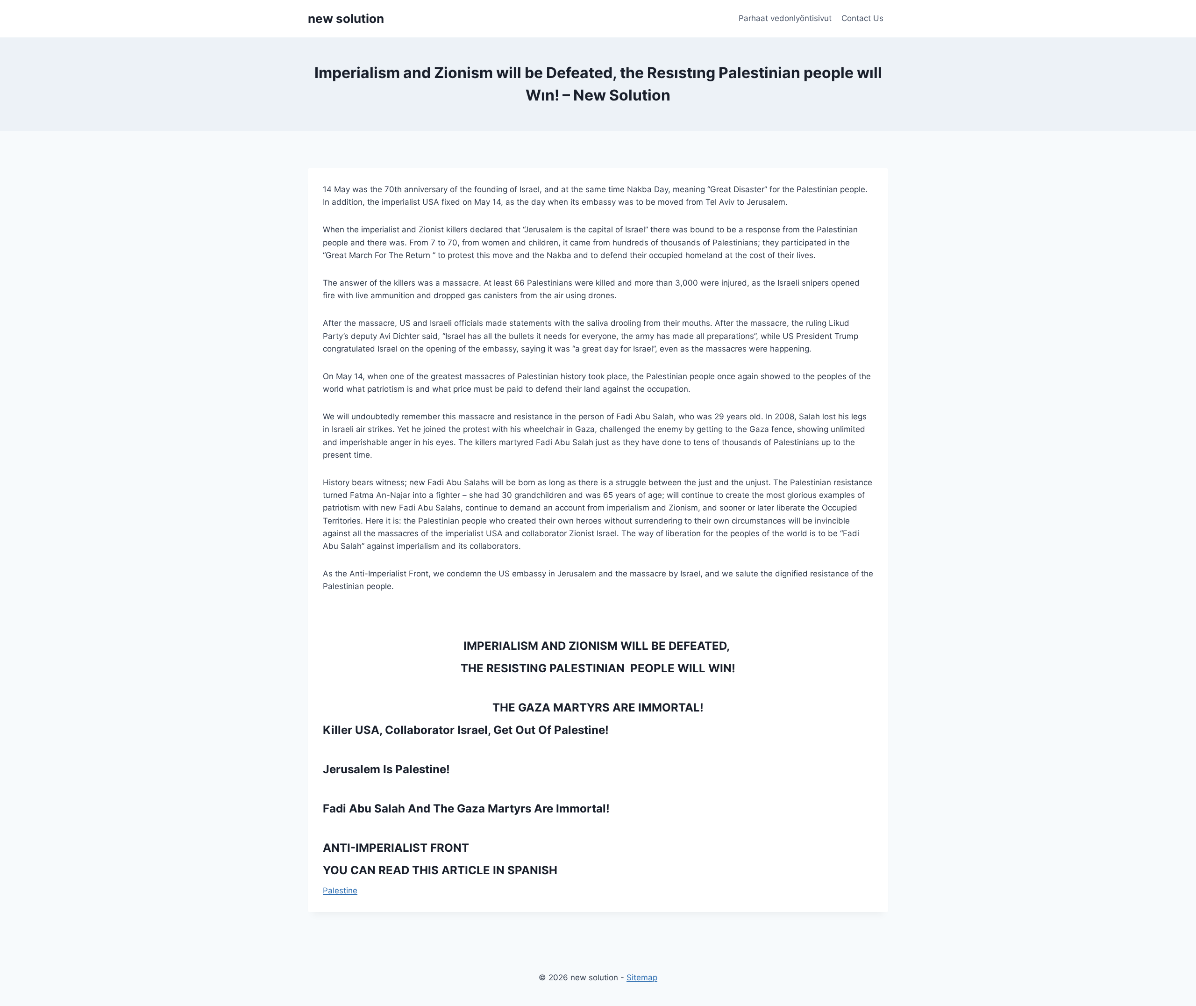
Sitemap (641, 977)
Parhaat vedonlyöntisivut (785, 18)
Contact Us (862, 18)
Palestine (340, 890)
